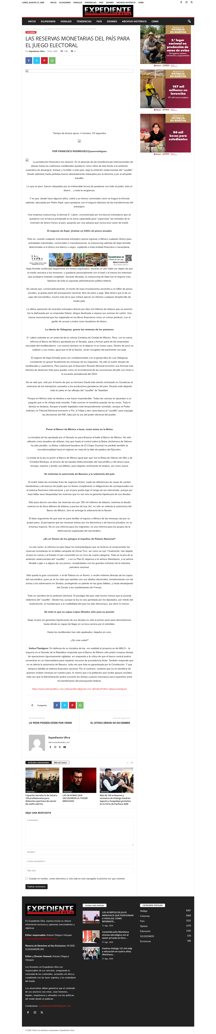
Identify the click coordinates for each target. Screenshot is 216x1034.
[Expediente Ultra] (108, 11)
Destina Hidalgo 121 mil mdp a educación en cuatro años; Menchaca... (117, 951)
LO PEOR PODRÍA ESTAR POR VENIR (50, 722)
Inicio (53, 2)
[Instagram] (186, 2)
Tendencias (90, 2)
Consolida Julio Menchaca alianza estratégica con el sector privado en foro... (115, 934)
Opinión (143, 926)
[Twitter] (192, 2)
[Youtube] (65, 747)
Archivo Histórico (126, 2)
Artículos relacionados (38, 762)
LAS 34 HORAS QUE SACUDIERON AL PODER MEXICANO (75, 798)
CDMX (141, 2)
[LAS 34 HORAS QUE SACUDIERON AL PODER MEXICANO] (79, 780)
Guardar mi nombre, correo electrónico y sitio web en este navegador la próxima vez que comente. (77, 878)
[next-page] (131, 762)
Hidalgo (77, 2)
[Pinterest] (44, 60)
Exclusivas (145, 941)
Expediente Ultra (37, 51)
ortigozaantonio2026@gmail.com (41, 938)
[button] (189, 21)
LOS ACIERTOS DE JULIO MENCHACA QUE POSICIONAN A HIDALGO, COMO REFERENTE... (117, 917)
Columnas (37, 29)
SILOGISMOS (65, 2)
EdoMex (110, 2)
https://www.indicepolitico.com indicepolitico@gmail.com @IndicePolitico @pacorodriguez (79, 689)
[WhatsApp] (52, 60)
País (101, 2)
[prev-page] (127, 762)
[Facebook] (181, 2)
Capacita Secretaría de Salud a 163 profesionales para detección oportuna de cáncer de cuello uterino (41, 799)
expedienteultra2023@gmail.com (55, 1006)
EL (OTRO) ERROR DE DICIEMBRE (110, 722)
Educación (145, 931)
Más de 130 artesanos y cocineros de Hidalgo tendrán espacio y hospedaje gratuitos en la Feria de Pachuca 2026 (115, 799)
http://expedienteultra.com (59, 742)
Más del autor (60, 762)
